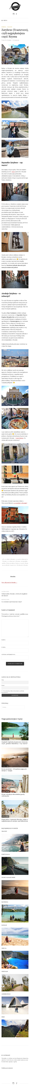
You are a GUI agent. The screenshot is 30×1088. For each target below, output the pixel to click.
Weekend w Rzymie (22, 565)
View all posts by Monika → (9, 582)
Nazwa (3, 640)
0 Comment (16, 40)
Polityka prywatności (7, 1068)
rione (13, 172)
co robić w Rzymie (9, 559)
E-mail (4, 647)
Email (3, 685)
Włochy (9, 27)
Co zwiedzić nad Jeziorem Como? (12, 602)
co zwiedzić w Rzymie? (20, 503)
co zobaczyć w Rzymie (13, 561)
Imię (3, 680)
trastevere (13, 565)
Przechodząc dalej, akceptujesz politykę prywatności (13, 691)
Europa (4, 27)
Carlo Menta (19, 438)
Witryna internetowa (8, 654)
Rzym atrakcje (10, 563)
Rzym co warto (19, 563)
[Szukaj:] (27, 20)
